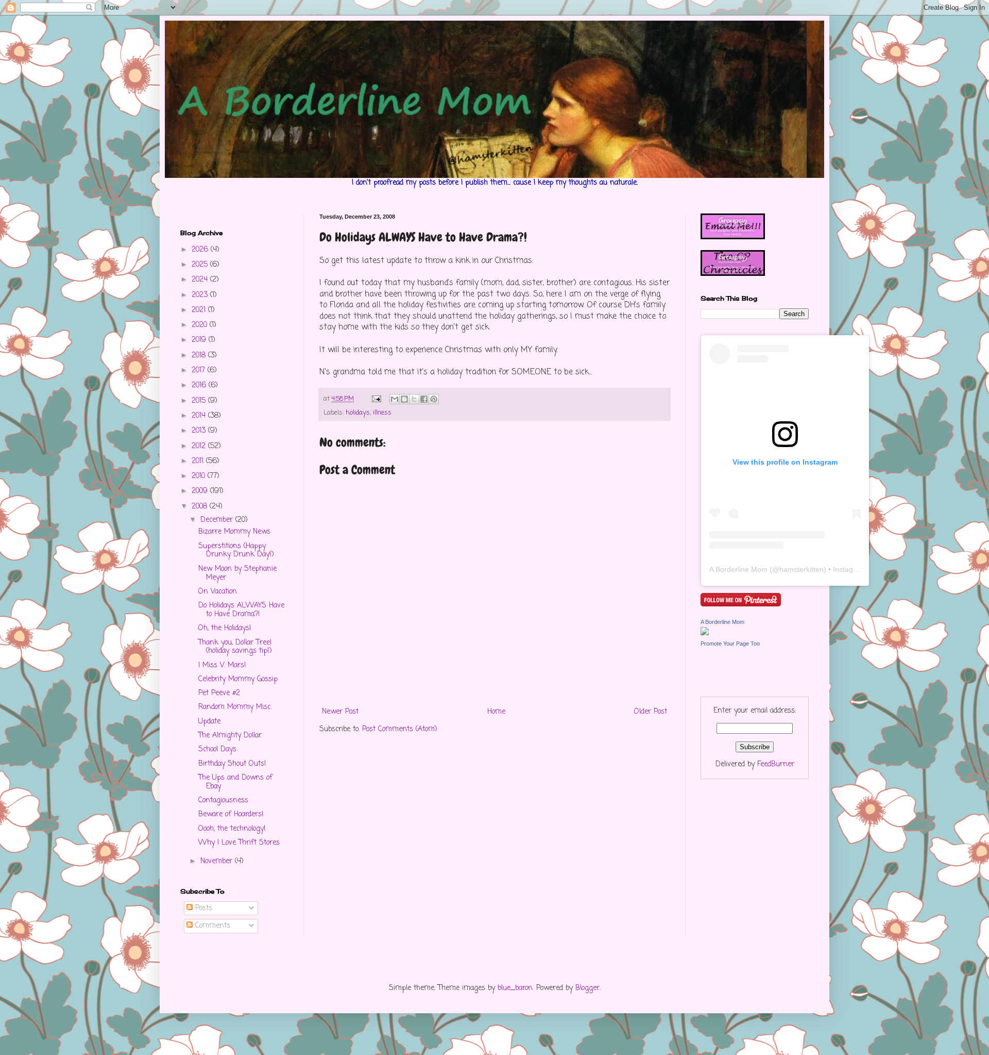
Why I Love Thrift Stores (239, 842)
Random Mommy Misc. (234, 707)
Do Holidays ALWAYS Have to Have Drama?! (241, 610)
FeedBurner (775, 764)
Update (209, 721)
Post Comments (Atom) (399, 729)
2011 (199, 461)
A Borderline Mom (738, 569)
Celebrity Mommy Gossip (238, 679)
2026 (201, 249)
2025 (201, 264)
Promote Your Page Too (730, 643)
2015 (200, 400)
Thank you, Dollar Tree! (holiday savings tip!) (235, 647)
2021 (200, 310)
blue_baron (515, 988)
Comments (211, 925)
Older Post (650, 711)
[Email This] (394, 399)
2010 (200, 476)
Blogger (587, 988)
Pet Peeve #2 (219, 693)
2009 (201, 491)
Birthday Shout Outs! (232, 764)
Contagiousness (223, 800)
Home (496, 711)
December (217, 520)
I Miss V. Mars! (222, 665)
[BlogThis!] (404, 399)
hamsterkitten (801, 569)
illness (382, 413)
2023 (201, 295)
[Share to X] (414, 399)
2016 (200, 385)
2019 (200, 340)
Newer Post (340, 711)
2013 (200, 430)
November (217, 861)
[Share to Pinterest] (434, 399)
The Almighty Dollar (230, 735)
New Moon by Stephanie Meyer (237, 573)
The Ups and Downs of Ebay (235, 782)
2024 (201, 279)
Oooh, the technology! (232, 828)
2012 (200, 446)
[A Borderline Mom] (705, 633)
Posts (202, 908)
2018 (200, 355)
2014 (200, 415)
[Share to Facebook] (424, 399)
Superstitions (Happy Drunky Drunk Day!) (236, 551)
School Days (217, 749)
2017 (200, 370)
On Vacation (217, 591)
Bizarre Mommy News (234, 531)
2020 (201, 325)
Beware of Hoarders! (231, 814)
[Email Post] (376, 399)
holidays (358, 413)
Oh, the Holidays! (224, 628)
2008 (201, 506)
